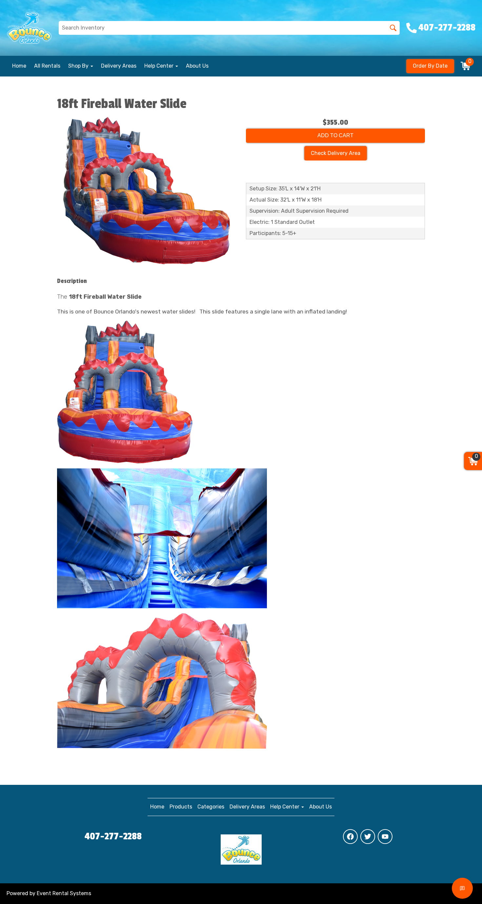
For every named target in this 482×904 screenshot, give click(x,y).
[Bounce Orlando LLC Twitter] (367, 836)
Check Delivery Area (335, 153)
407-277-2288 (113, 836)
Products (181, 807)
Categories (210, 807)
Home (19, 66)
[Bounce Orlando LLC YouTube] (385, 836)
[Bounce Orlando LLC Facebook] (350, 836)
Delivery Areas (118, 66)
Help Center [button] (159, 66)
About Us (197, 66)
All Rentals (47, 66)
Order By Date (430, 66)
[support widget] (462, 888)
